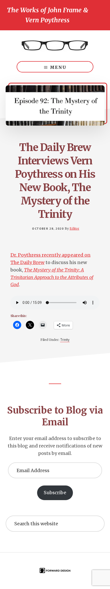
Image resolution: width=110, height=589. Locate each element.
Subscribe (55, 492)
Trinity (65, 339)
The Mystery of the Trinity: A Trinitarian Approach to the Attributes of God (51, 277)
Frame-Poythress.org (55, 45)
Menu (58, 67)
